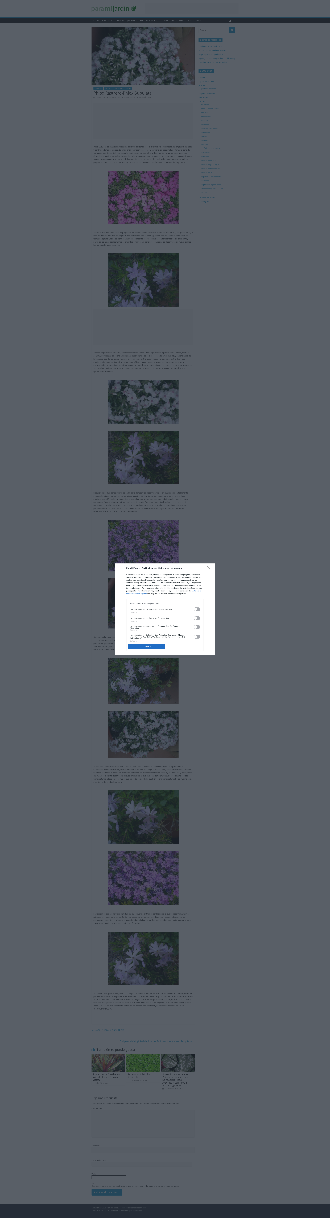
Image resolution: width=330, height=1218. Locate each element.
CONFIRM (146, 646)
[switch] (197, 609)
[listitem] (165, 603)
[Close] (209, 568)
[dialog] (165, 609)
